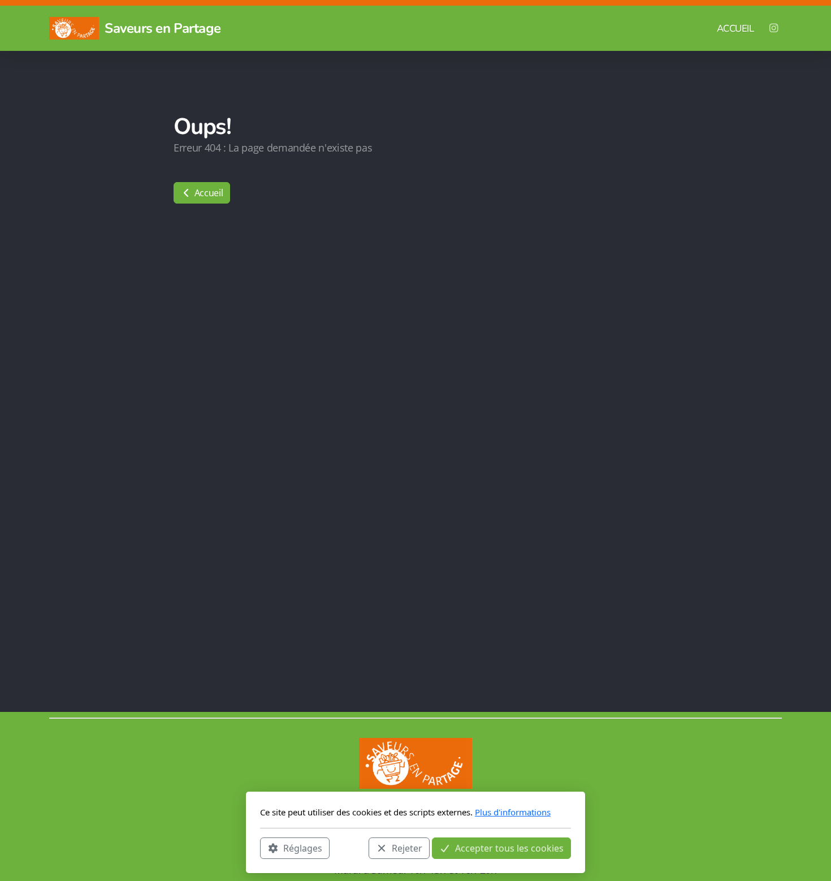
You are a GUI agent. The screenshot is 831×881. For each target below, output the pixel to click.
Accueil (207, 193)
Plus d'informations (513, 812)
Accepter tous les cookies (509, 847)
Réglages (302, 847)
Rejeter (407, 847)
